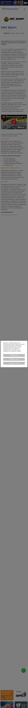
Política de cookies (16, 351)
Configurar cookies (14, 363)
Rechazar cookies (14, 359)
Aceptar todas (14, 355)
